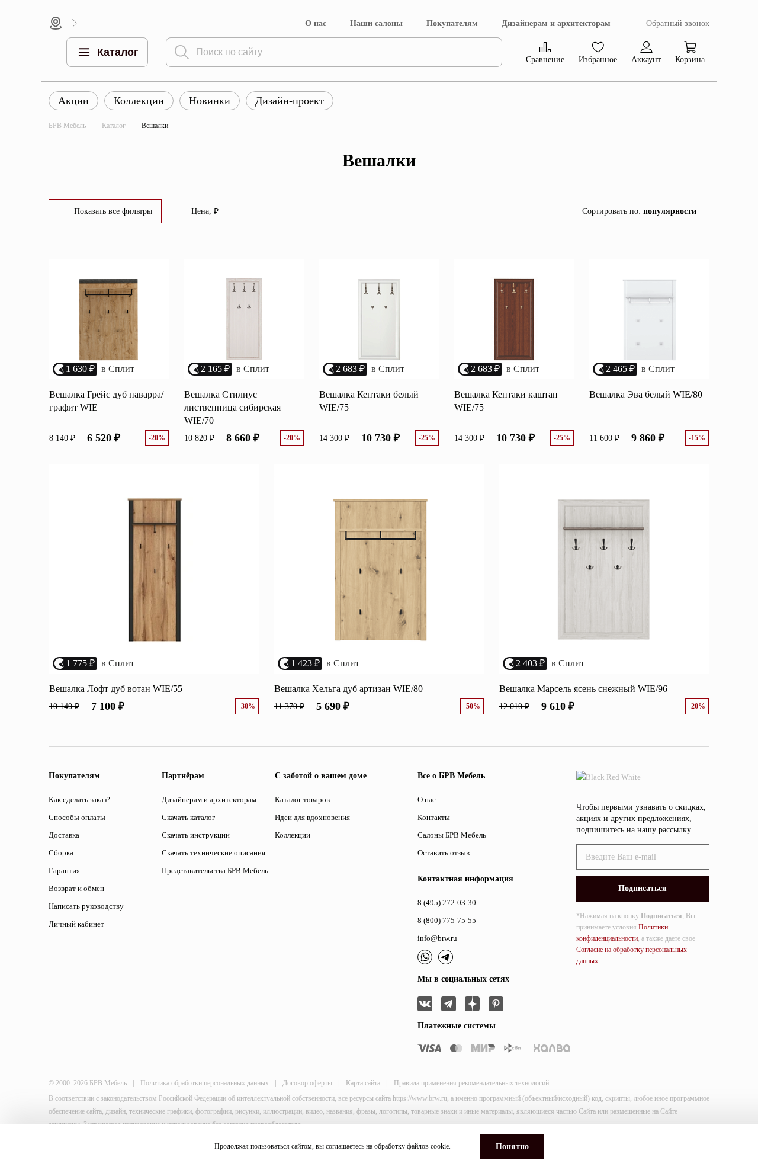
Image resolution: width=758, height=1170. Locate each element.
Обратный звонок (677, 23)
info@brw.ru (437, 938)
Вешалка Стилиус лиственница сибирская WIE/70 (232, 407)
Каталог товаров (302, 799)
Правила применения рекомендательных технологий (471, 1083)
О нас (315, 23)
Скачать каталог (188, 817)
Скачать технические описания (213, 852)
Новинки (209, 101)
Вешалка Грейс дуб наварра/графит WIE (106, 400)
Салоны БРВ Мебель (451, 835)
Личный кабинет (76, 923)
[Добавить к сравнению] (155, 293)
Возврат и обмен (76, 888)
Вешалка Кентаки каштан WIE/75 (506, 400)
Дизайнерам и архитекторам (556, 23)
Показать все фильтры (113, 211)
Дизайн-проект (289, 101)
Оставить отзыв (443, 852)
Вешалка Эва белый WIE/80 (645, 394)
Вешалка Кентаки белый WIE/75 (369, 400)
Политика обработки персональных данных (204, 1083)
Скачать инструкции (196, 835)
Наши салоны (376, 23)
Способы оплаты (77, 817)
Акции (73, 101)
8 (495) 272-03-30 (446, 902)
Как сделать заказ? (79, 799)
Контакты (433, 817)
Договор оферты (307, 1083)
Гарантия (64, 870)
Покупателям (452, 23)
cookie (440, 1146)
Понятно (512, 1146)
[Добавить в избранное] (155, 273)
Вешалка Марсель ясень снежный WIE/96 (583, 689)
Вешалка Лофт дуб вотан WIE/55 (115, 689)
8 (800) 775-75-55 (446, 920)
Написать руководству (86, 906)
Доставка (64, 835)
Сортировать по (639, 211)
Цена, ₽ (205, 211)
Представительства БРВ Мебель (215, 870)
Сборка (61, 852)
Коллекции (139, 101)
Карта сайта (363, 1083)
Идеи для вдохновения (312, 817)
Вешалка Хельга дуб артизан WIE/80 (348, 689)
